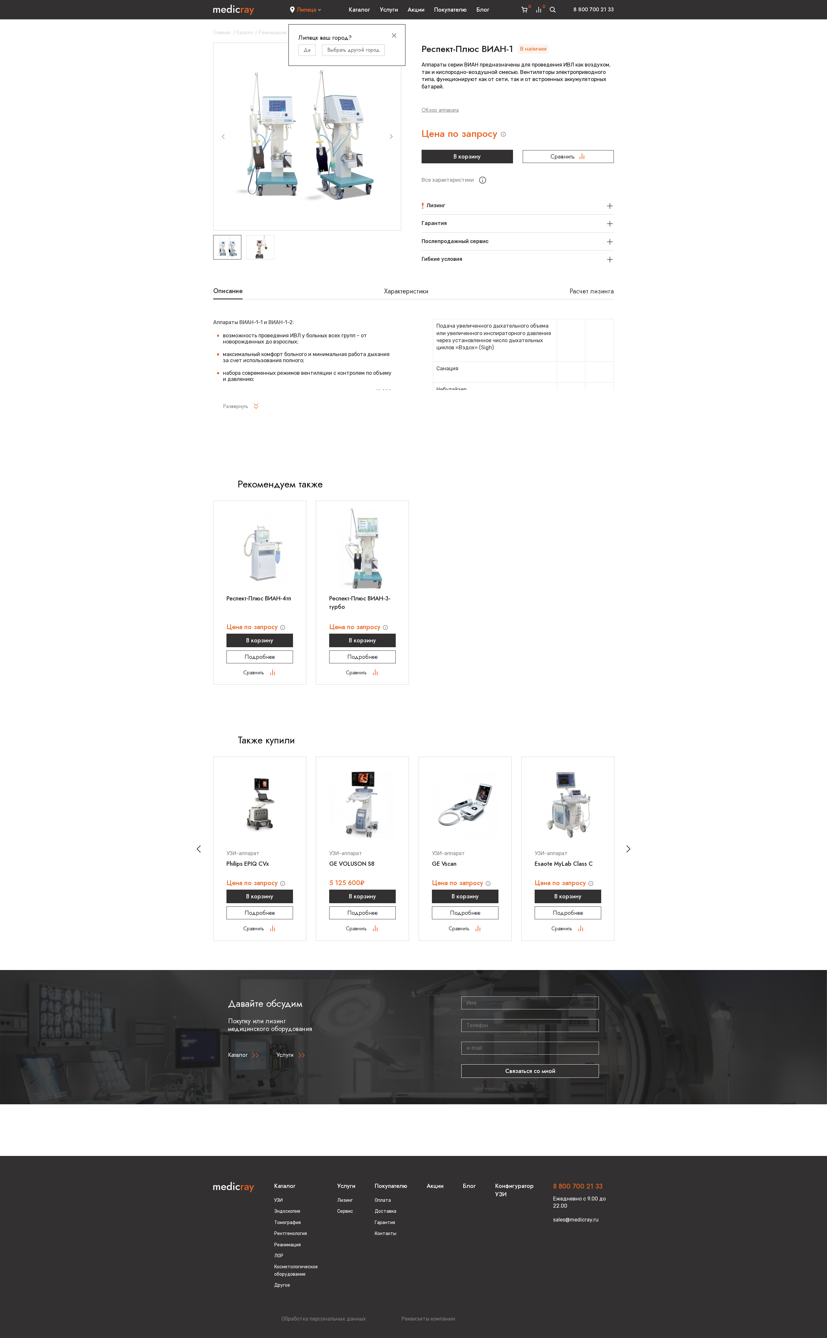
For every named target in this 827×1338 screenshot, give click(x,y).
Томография (287, 1222)
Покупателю (450, 9)
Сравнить (562, 156)
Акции (416, 9)
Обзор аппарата (440, 110)
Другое (282, 1285)
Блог (482, 9)
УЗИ (278, 1200)
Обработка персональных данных (323, 1319)
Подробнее (260, 657)
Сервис (345, 1211)
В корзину (467, 156)
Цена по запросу (461, 133)
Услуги (389, 9)
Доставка (385, 1211)
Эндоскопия (287, 1211)
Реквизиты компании (428, 1319)
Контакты (385, 1233)
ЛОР (278, 1256)
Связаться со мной (530, 1071)
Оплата (383, 1200)
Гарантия (385, 1222)
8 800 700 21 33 (593, 9)
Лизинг (345, 1200)
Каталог (359, 9)
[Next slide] (391, 136)
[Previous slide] (223, 136)
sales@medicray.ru (576, 1220)
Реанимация (272, 32)
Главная (221, 32)
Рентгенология (290, 1233)
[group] (307, 136)
